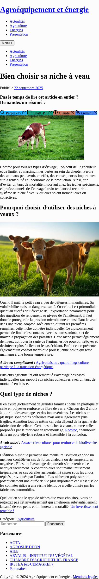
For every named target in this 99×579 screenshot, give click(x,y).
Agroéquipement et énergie (44, 9)
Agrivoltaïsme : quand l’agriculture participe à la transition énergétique (44, 364)
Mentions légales (85, 577)
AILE (14, 551)
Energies (16, 30)
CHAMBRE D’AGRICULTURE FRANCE (44, 560)
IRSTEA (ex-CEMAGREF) (31, 564)
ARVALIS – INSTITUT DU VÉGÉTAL (41, 556)
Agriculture (18, 26)
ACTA (15, 543)
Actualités (17, 21)
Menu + (7, 43)
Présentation (19, 34)
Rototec (71, 430)
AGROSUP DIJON (25, 547)
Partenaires (18, 568)
